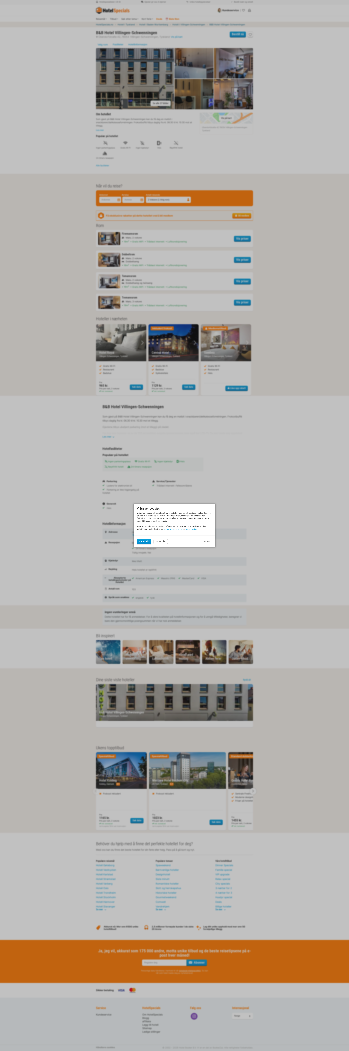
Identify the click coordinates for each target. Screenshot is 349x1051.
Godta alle (144, 541)
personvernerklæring (173, 529)
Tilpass (207, 541)
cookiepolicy (191, 529)
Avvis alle (161, 541)
